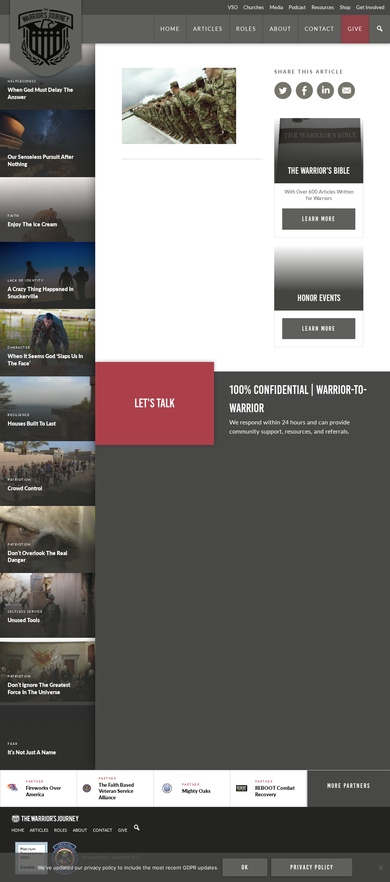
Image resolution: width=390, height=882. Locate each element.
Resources (323, 7)
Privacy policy (311, 867)
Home (170, 28)
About (280, 28)
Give (355, 28)
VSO (233, 7)
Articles (208, 28)
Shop (345, 7)
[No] (380, 867)
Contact (319, 28)
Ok (244, 867)
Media (276, 7)
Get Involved (370, 7)
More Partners (348, 785)
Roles (246, 28)
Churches (253, 7)
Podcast (297, 7)
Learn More (319, 218)
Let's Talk (154, 403)
